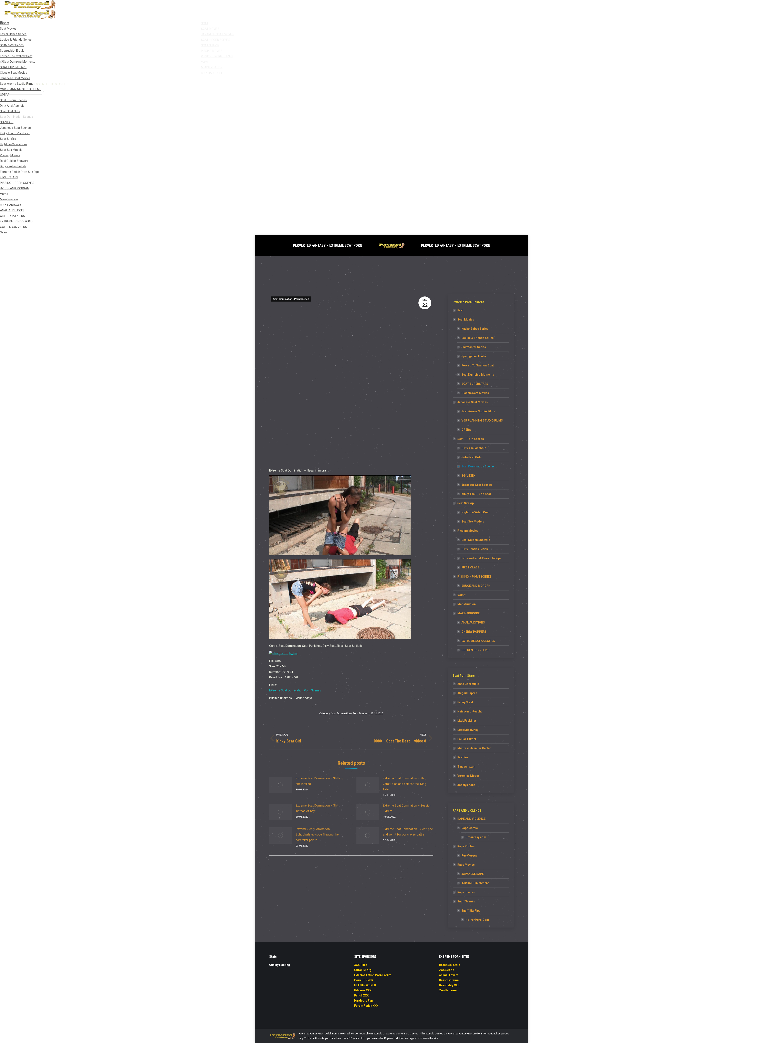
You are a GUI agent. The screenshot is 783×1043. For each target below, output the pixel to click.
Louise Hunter (466, 739)
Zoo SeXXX (446, 970)
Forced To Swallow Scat (477, 365)
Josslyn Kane (466, 785)
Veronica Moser (468, 775)
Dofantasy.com (476, 837)
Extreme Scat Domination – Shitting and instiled (319, 781)
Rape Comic (469, 828)
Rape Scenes (466, 892)
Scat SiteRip (465, 503)
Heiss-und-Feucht (469, 711)
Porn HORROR (363, 980)
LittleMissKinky (467, 729)
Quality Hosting (279, 964)
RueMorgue (469, 855)
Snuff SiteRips (470, 910)
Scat (460, 310)
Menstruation (466, 604)
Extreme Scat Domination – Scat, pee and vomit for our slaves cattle (408, 831)
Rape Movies (466, 864)
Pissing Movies (467, 530)
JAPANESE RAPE (472, 873)
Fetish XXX (361, 995)
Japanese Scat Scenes (476, 484)
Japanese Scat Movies (472, 402)
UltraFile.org (363, 970)
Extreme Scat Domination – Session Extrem (407, 808)
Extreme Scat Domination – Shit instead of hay (317, 808)
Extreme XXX (363, 990)
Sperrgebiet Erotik (473, 356)
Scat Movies (465, 319)
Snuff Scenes (466, 901)
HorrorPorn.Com (477, 919)
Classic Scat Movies (475, 393)
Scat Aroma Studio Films (478, 411)
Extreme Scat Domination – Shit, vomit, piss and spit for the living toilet (404, 784)
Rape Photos (466, 846)
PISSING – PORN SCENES (474, 576)
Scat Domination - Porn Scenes (291, 299)
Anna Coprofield (468, 684)
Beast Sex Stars (449, 964)
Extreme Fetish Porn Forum (372, 975)
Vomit (461, 595)
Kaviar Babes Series (474, 328)
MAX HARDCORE (468, 613)
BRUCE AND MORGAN (475, 585)
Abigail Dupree (467, 693)
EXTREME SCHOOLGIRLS (478, 640)
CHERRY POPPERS (474, 631)
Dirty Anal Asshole (473, 448)
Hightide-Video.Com (475, 512)
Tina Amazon (466, 766)
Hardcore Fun (363, 1000)
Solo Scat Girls (471, 457)
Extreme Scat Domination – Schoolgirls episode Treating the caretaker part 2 (317, 834)
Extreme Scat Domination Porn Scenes (295, 690)
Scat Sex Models (472, 521)
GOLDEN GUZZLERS (475, 650)
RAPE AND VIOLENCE (471, 818)
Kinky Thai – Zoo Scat (476, 494)
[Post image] (280, 785)
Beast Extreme (449, 980)
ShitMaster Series (473, 347)
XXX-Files (360, 964)
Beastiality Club (449, 985)
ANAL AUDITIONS (473, 622)
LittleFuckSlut (466, 720)
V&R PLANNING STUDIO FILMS (482, 420)
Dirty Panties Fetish (474, 549)
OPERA (466, 429)
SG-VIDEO (468, 475)
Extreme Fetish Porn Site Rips (481, 558)
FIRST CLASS (470, 567)
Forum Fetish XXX (366, 1005)
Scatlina (462, 757)
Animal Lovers (448, 975)
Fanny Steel (465, 702)
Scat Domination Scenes (478, 466)
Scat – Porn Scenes (470, 439)
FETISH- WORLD (365, 985)
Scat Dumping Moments (477, 374)
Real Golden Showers (475, 539)
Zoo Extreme (448, 990)
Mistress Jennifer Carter (474, 748)
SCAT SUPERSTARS (474, 383)
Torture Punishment (475, 883)
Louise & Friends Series (477, 338)
